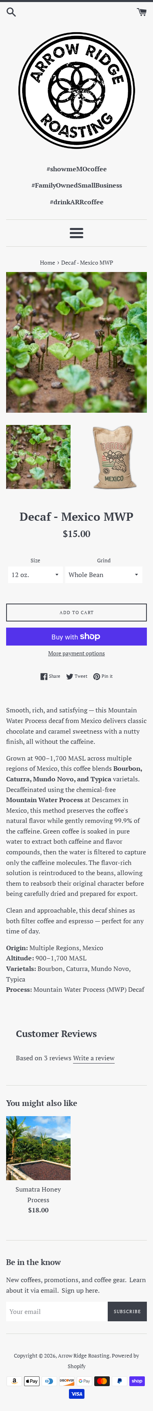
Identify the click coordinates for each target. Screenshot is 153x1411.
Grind (104, 560)
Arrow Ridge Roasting (83, 1355)
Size (35, 560)
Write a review (94, 1057)
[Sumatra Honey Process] (38, 1148)
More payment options (76, 653)
